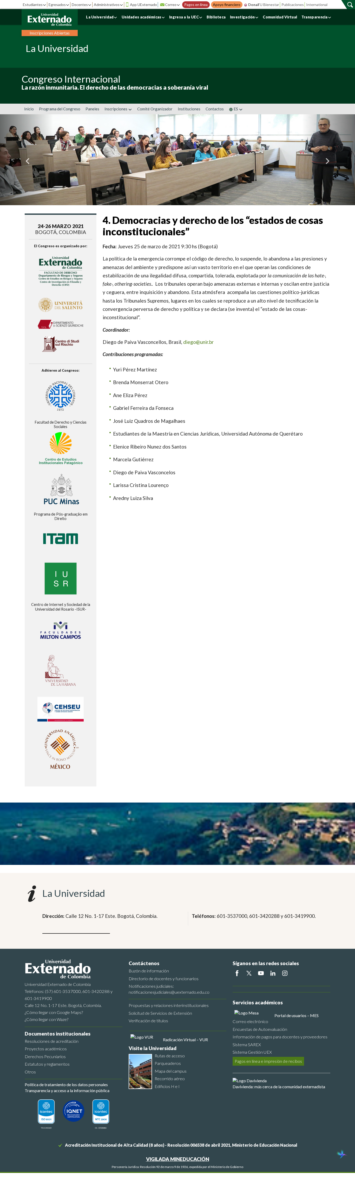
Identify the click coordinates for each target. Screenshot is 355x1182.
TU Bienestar (268, 4)
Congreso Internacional (71, 79)
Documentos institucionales (57, 1034)
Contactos (215, 108)
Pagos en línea (196, 4)
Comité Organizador (155, 108)
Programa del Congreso (59, 108)
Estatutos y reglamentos (47, 1063)
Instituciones (189, 108)
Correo (170, 4)
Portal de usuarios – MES (296, 1015)
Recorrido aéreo (170, 1078)
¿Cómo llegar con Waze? (46, 1019)
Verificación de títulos (148, 1020)
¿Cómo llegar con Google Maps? (54, 1012)
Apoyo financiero (226, 4)
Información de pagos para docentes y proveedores (280, 1036)
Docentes (80, 4)
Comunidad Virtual (280, 17)
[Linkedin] (272, 973)
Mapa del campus (171, 1071)
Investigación (242, 17)
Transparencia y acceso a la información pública (67, 1090)
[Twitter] (249, 973)
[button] (26, 159)
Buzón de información (149, 970)
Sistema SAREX (247, 1044)
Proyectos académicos (46, 1048)
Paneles (92, 108)
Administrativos (107, 4)
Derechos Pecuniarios (45, 1056)
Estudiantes (33, 4)
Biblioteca (216, 17)
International (316, 4)
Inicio (29, 108)
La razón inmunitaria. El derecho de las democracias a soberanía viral (115, 87)
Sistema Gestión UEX (252, 1052)
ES (236, 108)
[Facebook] (237, 973)
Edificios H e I (167, 1086)
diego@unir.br (198, 342)
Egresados (57, 4)
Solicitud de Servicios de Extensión (160, 1013)
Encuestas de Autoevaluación (260, 1029)
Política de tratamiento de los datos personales (66, 1084)
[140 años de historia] (341, 1154)
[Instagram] (284, 973)
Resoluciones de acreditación (51, 1041)
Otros (30, 1071)
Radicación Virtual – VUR (185, 1039)
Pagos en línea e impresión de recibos (268, 1061)
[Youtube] (261, 973)
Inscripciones (116, 108)
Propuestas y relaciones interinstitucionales (169, 1005)
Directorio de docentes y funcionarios (164, 978)
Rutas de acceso (170, 1055)
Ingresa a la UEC (184, 17)
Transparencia (314, 17)
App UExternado (143, 4)
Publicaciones (292, 4)
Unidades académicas (141, 17)
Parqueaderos (168, 1063)
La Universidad (100, 17)
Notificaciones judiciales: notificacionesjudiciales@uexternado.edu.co (169, 989)
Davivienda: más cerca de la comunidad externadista (279, 1086)
